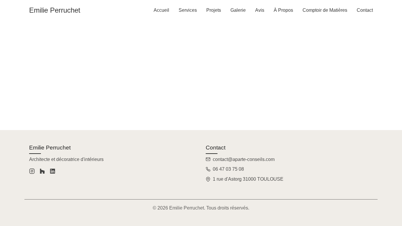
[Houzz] (42, 172)
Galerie (238, 10)
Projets (213, 10)
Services (188, 10)
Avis (259, 10)
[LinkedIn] (52, 172)
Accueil (161, 10)
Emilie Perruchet (54, 10)
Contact (365, 10)
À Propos (283, 10)
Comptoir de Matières (325, 10)
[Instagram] (32, 172)
